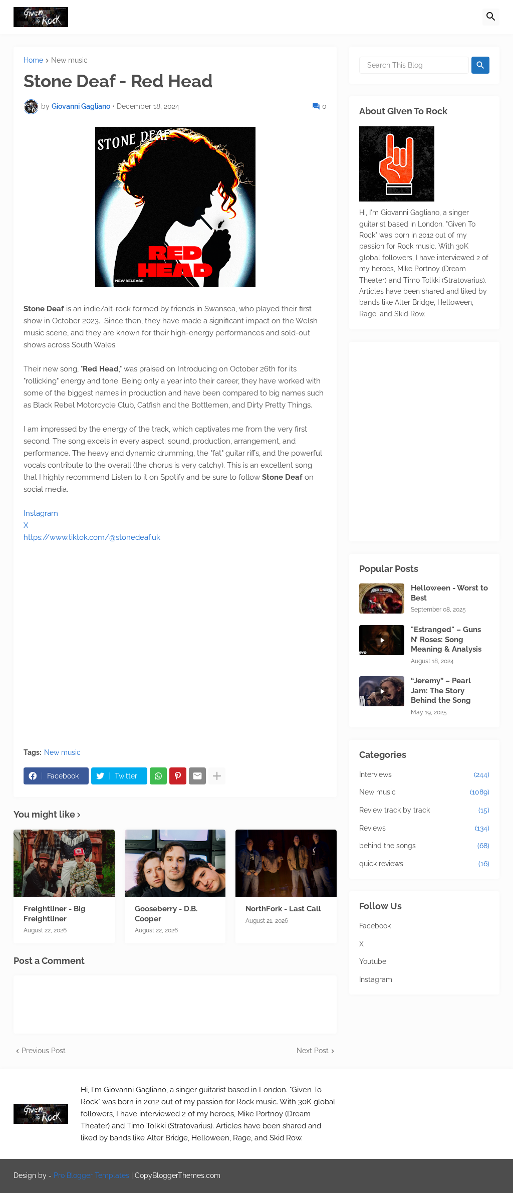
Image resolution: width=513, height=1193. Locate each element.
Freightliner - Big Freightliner (55, 913)
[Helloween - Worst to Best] (381, 598)
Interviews (424, 774)
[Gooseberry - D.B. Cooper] (175, 863)
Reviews (424, 828)
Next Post (313, 1051)
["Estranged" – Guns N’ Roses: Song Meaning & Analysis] (381, 640)
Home (33, 60)
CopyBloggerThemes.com (177, 1175)
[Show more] (216, 775)
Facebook (375, 926)
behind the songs (424, 846)
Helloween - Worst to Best (449, 593)
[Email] (197, 775)
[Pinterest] (177, 775)
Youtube (372, 961)
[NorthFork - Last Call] (286, 863)
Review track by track (424, 810)
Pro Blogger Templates (91, 1175)
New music (69, 60)
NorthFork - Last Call (283, 908)
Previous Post (44, 1051)
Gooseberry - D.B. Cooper (166, 913)
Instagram (41, 513)
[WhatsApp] (158, 775)
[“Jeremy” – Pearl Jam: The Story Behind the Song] (381, 691)
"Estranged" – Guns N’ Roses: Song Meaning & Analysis (446, 639)
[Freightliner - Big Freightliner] (64, 863)
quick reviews (424, 864)
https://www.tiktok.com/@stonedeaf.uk (92, 537)
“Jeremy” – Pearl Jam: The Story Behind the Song (441, 690)
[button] (490, 17)
